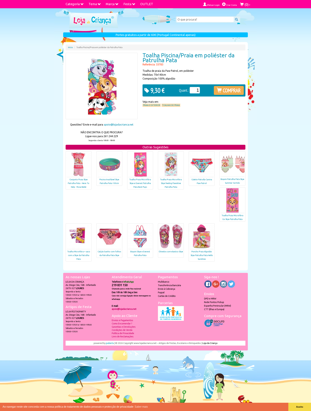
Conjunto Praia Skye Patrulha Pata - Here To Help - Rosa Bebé (78, 183)
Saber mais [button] (141, 406)
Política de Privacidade (123, 333)
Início (70, 47)
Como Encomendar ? (122, 323)
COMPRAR (231, 90)
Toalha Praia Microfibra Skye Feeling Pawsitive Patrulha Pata (171, 183)
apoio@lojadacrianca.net (118, 124)
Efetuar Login (213, 5)
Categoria (73, 4)
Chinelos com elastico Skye (171, 252)
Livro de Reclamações (122, 336)
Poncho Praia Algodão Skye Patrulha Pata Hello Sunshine (202, 255)
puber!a (110, 343)
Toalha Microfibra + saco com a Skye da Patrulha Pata (78, 255)
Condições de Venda (122, 330)
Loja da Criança (209, 343)
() (246, 4)
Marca (110, 4)
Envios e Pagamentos (122, 320)
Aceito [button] (299, 406)
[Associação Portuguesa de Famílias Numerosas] (171, 320)
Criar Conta (231, 5)
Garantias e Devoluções (124, 326)
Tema (93, 4)
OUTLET (146, 4)
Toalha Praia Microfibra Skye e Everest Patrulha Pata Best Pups (140, 183)
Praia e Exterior (151, 105)
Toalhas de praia (171, 105)
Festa (127, 4)
